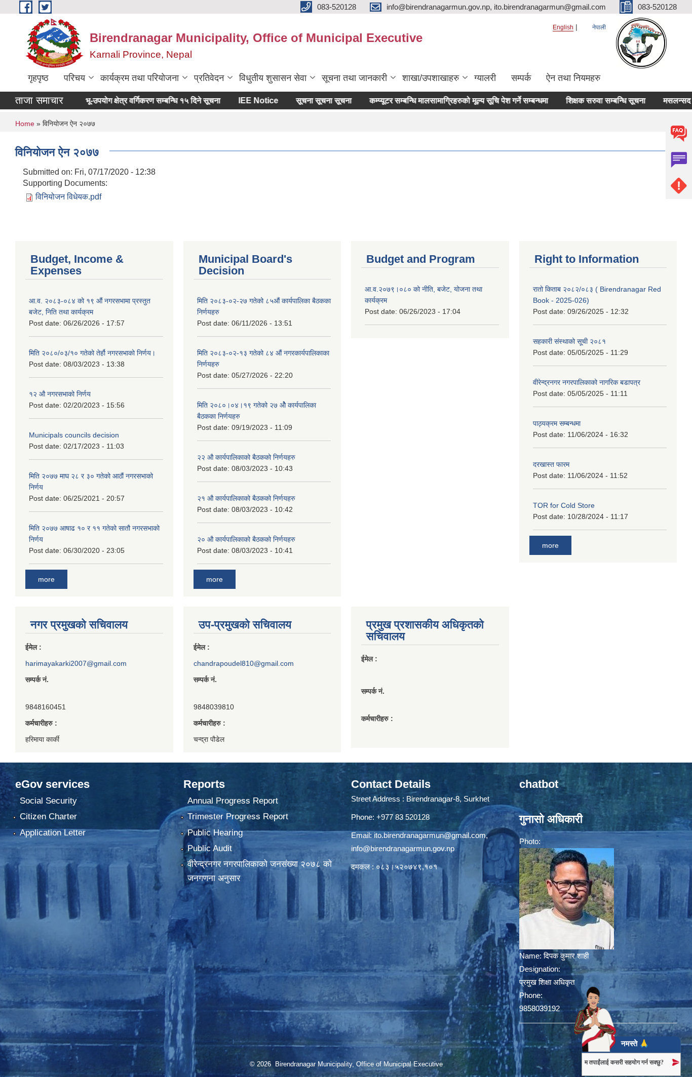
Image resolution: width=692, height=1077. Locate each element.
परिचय (74, 78)
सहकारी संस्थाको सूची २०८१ (569, 341)
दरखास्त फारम (551, 464)
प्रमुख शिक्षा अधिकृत (546, 982)
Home (24, 123)
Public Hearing (215, 832)
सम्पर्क (521, 78)
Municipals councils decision (74, 435)
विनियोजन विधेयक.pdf (68, 196)
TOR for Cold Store (564, 505)
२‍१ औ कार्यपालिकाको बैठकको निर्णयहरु (246, 498)
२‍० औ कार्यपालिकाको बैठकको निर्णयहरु (246, 539)
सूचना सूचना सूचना (298, 100)
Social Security (48, 801)
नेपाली (599, 27)
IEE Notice (233, 100)
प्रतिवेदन (209, 78)
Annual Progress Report (232, 801)
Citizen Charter (48, 816)
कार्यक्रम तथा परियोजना (139, 78)
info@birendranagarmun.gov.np (402, 848)
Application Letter (53, 832)
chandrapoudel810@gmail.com (244, 663)
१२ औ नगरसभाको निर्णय (60, 394)
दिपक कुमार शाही (566, 955)
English (563, 27)
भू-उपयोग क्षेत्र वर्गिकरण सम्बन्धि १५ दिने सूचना (127, 100)
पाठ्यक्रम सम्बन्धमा (557, 423)
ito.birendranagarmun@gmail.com (430, 835)
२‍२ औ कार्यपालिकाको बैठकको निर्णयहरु (246, 457)
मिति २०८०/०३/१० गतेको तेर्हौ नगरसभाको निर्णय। (92, 353)
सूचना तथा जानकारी (354, 78)
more (46, 579)
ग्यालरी (485, 78)
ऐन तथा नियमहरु (573, 78)
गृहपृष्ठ (38, 78)
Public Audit (209, 848)
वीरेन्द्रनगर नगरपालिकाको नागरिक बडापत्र (586, 382)
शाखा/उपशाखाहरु (430, 78)
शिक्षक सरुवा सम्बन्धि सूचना (580, 100)
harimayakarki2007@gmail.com (76, 663)
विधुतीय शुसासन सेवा (272, 78)
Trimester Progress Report (237, 816)
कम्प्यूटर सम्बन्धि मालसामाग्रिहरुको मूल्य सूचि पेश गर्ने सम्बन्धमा (433, 100)
